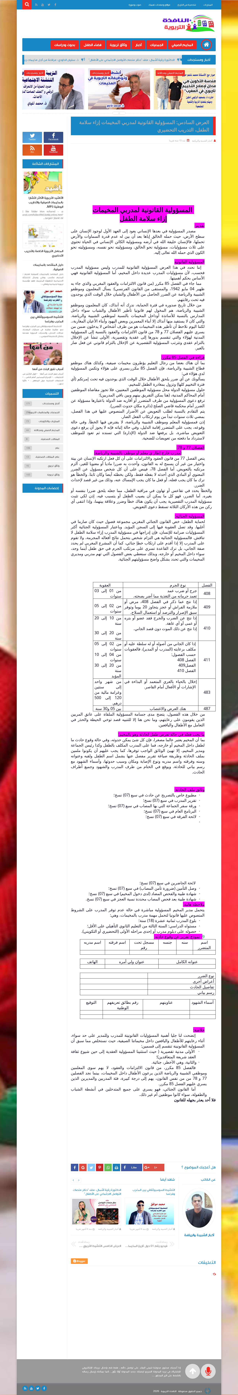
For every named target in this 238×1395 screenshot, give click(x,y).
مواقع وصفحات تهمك (159, 4)
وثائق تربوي (54, 466)
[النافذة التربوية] (188, 32)
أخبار (138, 44)
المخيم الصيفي (182, 44)
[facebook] (44, 1388)
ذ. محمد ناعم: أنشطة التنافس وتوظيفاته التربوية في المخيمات (119, 99)
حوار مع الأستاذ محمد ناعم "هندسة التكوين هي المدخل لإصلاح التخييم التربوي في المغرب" (185, 102)
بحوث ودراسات (64, 44)
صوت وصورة (135, 4)
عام (57, 448)
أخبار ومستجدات (51, 403)
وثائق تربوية (118, 44)
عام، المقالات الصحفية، (47, 457)
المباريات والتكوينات (49, 421)
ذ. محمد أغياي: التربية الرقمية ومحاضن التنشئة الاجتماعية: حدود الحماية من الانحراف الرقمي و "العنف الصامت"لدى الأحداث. (53, 104)
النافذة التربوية (168, 1391)
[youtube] (31, 1388)
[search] (27, 4)
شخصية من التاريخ (187, 4)
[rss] (25, 1388)
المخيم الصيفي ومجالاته (47, 430)
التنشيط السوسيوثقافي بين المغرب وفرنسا (46, 319)
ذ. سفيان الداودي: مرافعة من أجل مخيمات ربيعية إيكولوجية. (104, 60)
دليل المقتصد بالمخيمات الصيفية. (48, 267)
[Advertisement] (143, 171)
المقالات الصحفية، (50, 439)
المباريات (207, 4)
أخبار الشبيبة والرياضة (162, 1229)
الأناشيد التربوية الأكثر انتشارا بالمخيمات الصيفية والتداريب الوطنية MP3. (46, 202)
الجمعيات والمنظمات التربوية (44, 412)
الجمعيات (156, 44)
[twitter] (38, 1388)
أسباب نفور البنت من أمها (47, 369)
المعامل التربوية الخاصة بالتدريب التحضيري (43, 253)
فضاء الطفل (92, 44)
